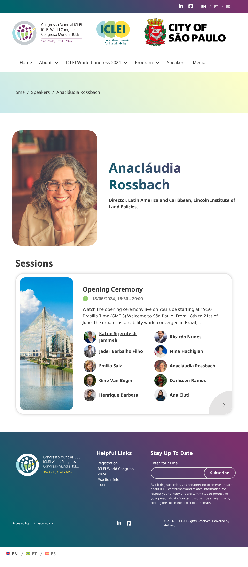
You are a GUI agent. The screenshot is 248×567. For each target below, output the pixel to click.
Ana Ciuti (179, 395)
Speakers (176, 62)
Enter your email (165, 463)
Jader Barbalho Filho (121, 351)
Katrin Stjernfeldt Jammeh (118, 337)
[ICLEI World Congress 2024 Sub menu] (125, 62)
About (45, 62)
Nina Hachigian (186, 351)
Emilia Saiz (110, 366)
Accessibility (21, 523)
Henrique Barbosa (118, 395)
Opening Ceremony (113, 289)
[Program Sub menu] (157, 62)
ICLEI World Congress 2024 (93, 62)
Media (199, 62)
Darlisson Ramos (188, 380)
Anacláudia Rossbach (192, 366)
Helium (169, 525)
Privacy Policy (43, 523)
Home (26, 62)
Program (144, 62)
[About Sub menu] (56, 62)
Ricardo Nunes (186, 337)
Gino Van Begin (115, 380)
